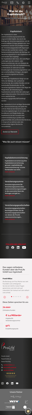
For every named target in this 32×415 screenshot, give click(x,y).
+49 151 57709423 (8, 370)
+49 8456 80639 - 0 (8, 364)
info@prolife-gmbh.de (9, 367)
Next (27, 297)
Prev (5, 297)
